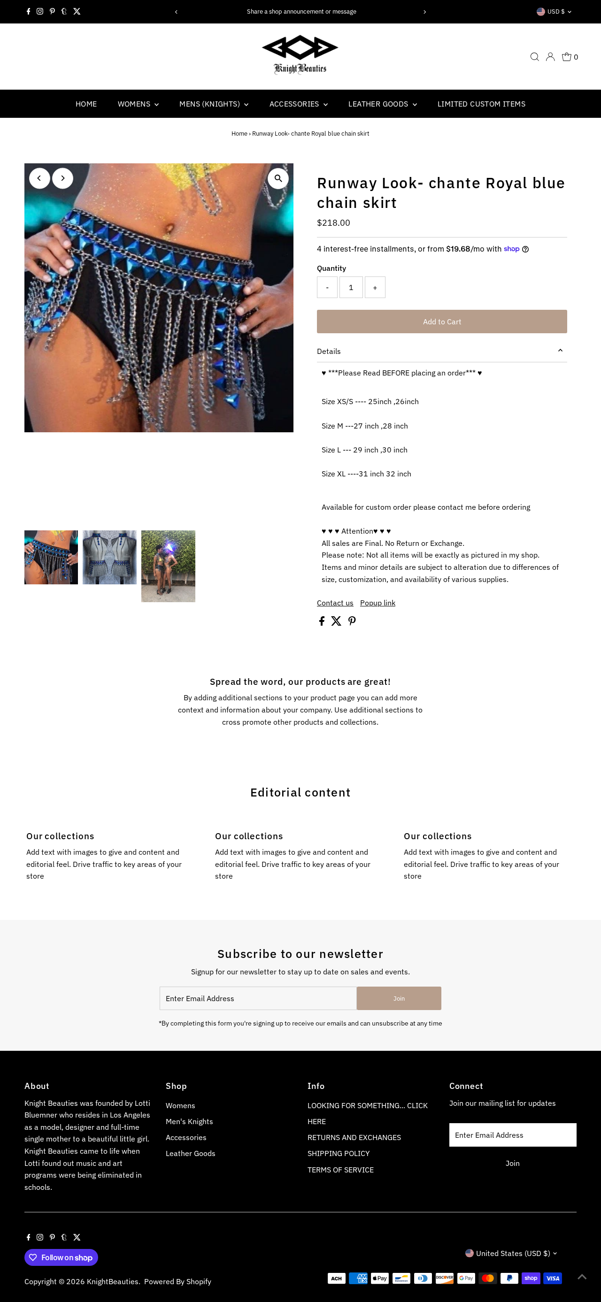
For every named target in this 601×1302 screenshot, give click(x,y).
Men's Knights (189, 1121)
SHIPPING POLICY (339, 1153)
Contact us (335, 602)
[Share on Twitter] (337, 623)
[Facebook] (28, 11)
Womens (180, 1105)
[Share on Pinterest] (352, 623)
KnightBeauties (113, 1281)
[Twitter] (77, 11)
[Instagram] (40, 11)
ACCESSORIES (296, 103)
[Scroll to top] (582, 1276)
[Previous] (176, 12)
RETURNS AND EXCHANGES (354, 1137)
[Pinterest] (52, 11)
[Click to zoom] (278, 178)
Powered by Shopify (177, 1281)
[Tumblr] (64, 11)
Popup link (377, 602)
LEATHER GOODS (379, 103)
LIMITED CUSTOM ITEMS (481, 103)
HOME (86, 103)
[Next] (424, 12)
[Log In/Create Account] (550, 57)
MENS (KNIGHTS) (210, 103)
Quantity (331, 268)
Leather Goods (191, 1153)
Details (329, 351)
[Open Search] (535, 57)
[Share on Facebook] (322, 623)
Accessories (186, 1137)
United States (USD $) (513, 1253)
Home (239, 134)
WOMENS (135, 103)
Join (399, 999)
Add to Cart (442, 321)
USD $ (556, 11)
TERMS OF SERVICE (341, 1169)
